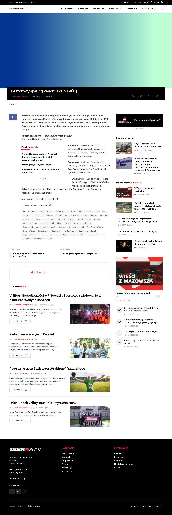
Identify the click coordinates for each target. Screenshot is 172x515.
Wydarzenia (67, 9)
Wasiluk (74, 235)
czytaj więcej (18, 321)
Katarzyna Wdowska (24, 305)
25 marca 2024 (38, 408)
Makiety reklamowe (123, 464)
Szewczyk (83, 231)
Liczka (97, 219)
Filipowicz (27, 215)
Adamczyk (33, 211)
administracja (22, 96)
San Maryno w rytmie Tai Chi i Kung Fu (137, 231)
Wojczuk (27, 239)
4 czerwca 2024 (142, 248)
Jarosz (84, 215)
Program (66, 464)
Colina (81, 211)
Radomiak (86, 223)
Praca (117, 468)
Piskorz (67, 223)
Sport (50, 96)
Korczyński (48, 219)
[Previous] (41, 178)
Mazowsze (147, 9)
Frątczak (39, 215)
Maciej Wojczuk (30, 223)
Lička (88, 219)
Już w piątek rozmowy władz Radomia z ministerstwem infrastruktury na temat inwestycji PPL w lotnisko (147, 164)
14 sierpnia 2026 (142, 212)
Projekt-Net (37, 506)
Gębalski (49, 215)
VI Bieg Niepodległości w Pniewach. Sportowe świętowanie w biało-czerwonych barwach (40, 157)
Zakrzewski (39, 239)
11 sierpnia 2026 (142, 194)
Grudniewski (62, 215)
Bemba (50, 211)
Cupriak (90, 211)
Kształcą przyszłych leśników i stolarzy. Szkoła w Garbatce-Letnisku (147, 206)
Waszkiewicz (87, 235)
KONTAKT (32, 2)
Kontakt (118, 454)
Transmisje (67, 468)
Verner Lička (62, 235)
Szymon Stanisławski (32, 235)
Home (11, 104)
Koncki (38, 219)
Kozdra (71, 219)
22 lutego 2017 (39, 96)
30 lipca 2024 (41, 339)
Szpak (93, 231)
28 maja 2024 (37, 373)
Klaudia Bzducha (22, 373)
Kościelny (61, 219)
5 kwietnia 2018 (142, 173)
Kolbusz (103, 215)
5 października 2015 (144, 150)
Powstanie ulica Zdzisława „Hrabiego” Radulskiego (47, 369)
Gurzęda (74, 215)
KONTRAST (83, 9)
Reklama (118, 461)
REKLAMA (23, 2)
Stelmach (56, 231)
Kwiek (80, 219)
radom (76, 223)
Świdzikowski (70, 231)
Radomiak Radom (30, 227)
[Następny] (45, 178)
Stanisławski (43, 231)
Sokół (53, 227)
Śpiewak (62, 227)
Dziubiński (101, 211)
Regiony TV (98, 9)
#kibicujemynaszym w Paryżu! (37, 165)
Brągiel (72, 211)
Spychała (73, 227)
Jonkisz (93, 215)
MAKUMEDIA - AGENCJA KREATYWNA (135, 2)
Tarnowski (49, 235)
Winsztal (100, 235)
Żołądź (50, 239)
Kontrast (66, 457)
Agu (42, 211)
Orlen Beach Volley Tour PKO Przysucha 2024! (42, 403)
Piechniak (56, 223)
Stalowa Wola (29, 231)
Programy (114, 9)
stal (82, 227)
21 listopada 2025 (43, 305)
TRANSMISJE (131, 9)
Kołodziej (27, 219)
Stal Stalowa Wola (95, 227)
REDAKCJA (13, 2)
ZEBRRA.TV (20, 506)
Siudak (45, 227)
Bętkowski (60, 211)
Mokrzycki (44, 223)
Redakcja (118, 457)
